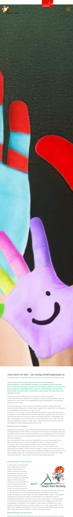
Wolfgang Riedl (14, 377)
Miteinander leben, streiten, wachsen (54, 377)
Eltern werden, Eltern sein (36, 377)
